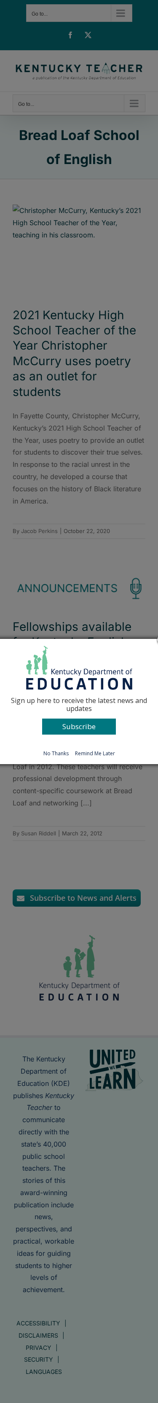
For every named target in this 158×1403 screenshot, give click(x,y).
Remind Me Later (95, 753)
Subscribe (79, 726)
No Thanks (56, 753)
